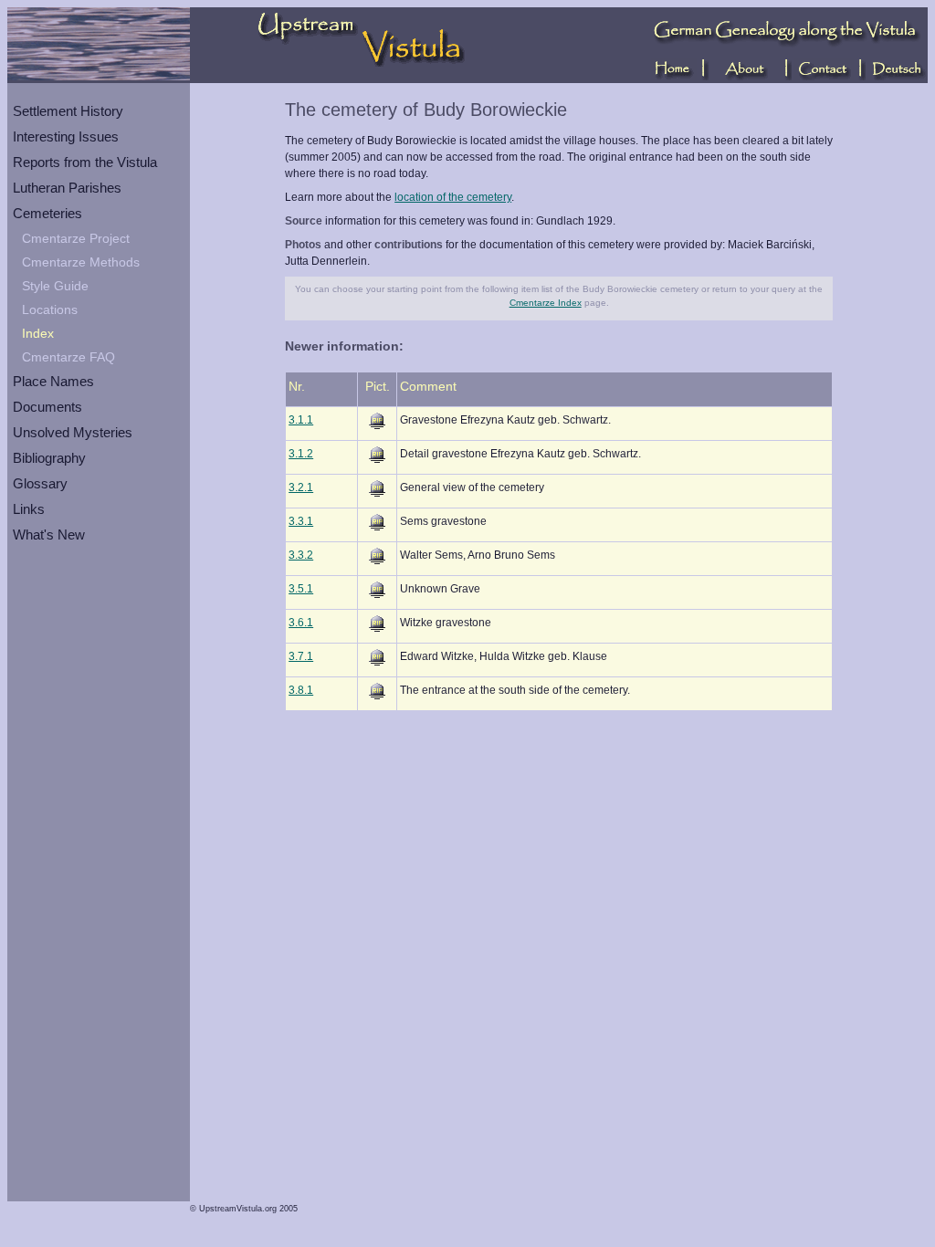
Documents (47, 406)
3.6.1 (301, 622)
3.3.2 (301, 555)
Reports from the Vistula (85, 162)
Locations (50, 309)
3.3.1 (301, 521)
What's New (49, 534)
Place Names (53, 381)
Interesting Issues (66, 136)
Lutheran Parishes (67, 187)
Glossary (40, 483)
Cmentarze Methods (81, 262)
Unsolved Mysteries (72, 432)
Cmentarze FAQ (68, 357)
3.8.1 (301, 690)
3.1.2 (301, 453)
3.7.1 (301, 656)
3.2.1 (301, 487)
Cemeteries (47, 213)
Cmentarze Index (546, 303)
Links (29, 509)
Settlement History (68, 111)
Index (38, 333)
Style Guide (55, 285)
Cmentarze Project (76, 238)
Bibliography (49, 458)
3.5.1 (301, 588)
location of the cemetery (452, 197)
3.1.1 (301, 420)
